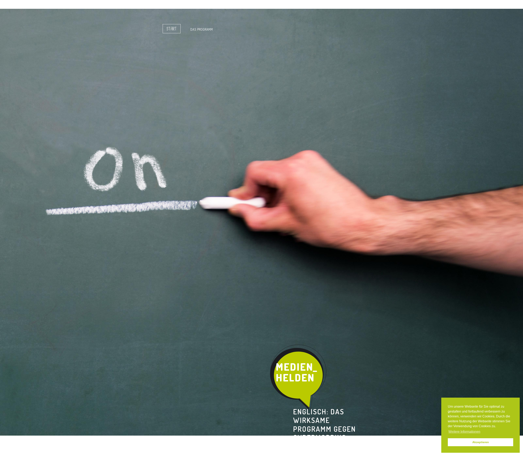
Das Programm (201, 29)
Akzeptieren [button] (480, 442)
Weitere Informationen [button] (464, 431)
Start (172, 29)
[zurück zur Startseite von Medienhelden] (298, 377)
